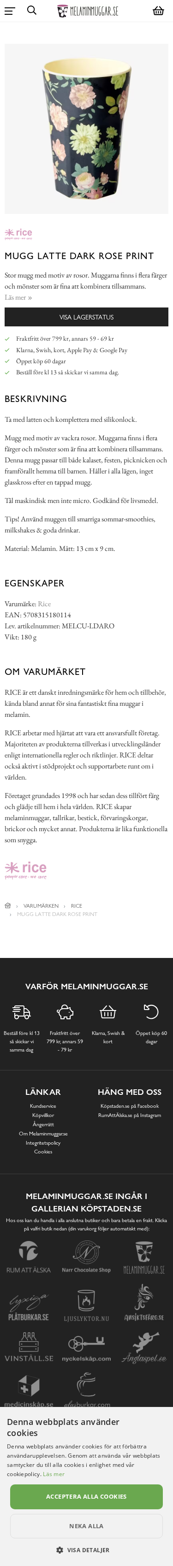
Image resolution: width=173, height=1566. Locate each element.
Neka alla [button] (86, 1526)
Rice (44, 604)
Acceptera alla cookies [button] (86, 1496)
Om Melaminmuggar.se (43, 1133)
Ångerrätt (43, 1124)
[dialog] (86, 1486)
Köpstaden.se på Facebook (130, 1106)
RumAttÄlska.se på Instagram (129, 1115)
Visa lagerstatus (86, 317)
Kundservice (43, 1106)
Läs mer (54, 1474)
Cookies (43, 1151)
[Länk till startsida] (8, 906)
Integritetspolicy (43, 1143)
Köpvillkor (43, 1115)
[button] (86, 1549)
